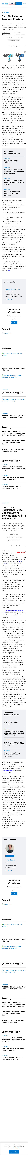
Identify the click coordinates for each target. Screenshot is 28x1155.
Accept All (14, 1151)
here (8, 270)
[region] (14, 1148)
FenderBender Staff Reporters (12, 290)
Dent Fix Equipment (20, 34)
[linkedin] (11, 46)
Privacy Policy (16, 1147)
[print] (25, 46)
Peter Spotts (14, 534)
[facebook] (8, 46)
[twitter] (14, 46)
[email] (19, 46)
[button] (3, 4)
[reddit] (16, 46)
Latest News (5, 12)
